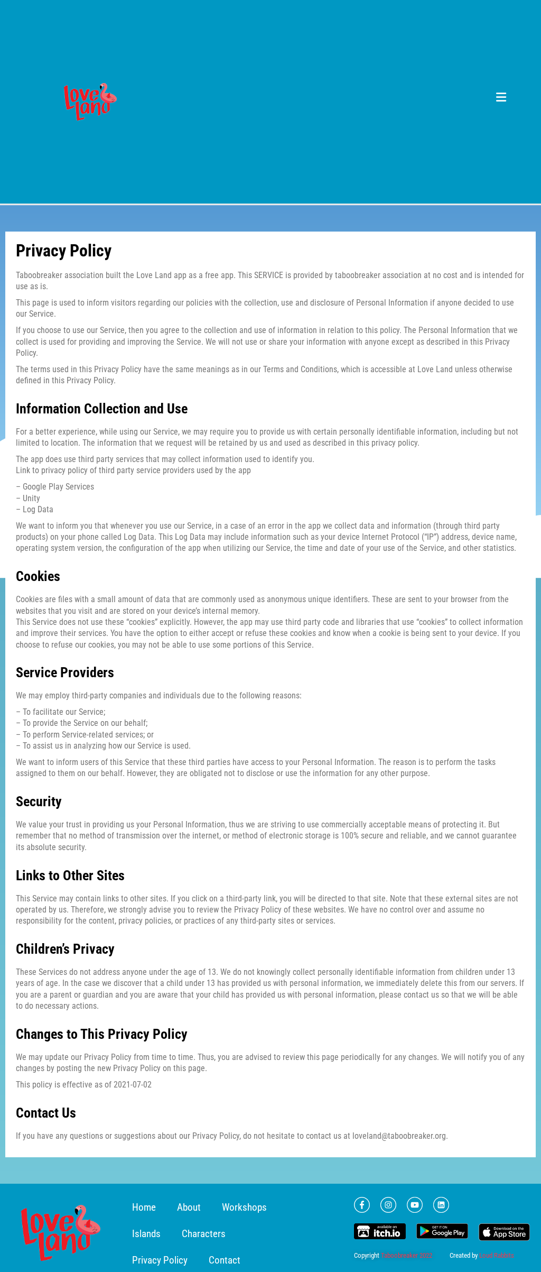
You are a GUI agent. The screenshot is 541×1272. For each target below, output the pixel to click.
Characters (204, 1234)
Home (144, 1207)
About (189, 1207)
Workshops (244, 1207)
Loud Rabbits (496, 1255)
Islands (146, 1234)
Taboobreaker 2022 (406, 1255)
